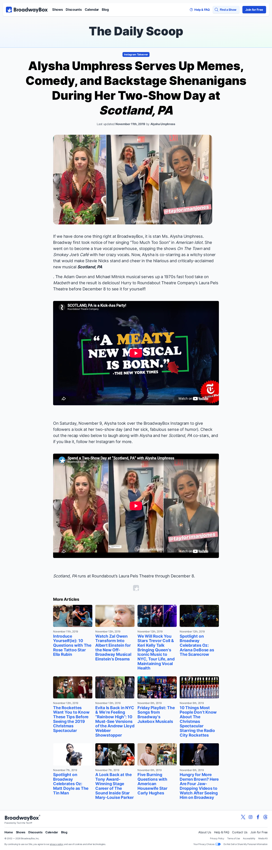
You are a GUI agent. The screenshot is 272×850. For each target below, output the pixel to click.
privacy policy (57, 844)
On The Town (189, 248)
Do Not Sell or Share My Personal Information (246, 844)
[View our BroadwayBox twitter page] (243, 817)
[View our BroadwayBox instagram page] (250, 817)
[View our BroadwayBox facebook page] (258, 817)
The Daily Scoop (136, 31)
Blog (105, 9)
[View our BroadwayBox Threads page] (265, 817)
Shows (57, 9)
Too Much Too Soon (150, 242)
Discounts (74, 9)
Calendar (92, 9)
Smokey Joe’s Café (71, 254)
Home (8, 832)
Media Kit (263, 838)
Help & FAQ (221, 832)
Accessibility (249, 838)
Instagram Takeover (136, 54)
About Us (204, 832)
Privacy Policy (217, 838)
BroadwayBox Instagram (166, 423)
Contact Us (239, 832)
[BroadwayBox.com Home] (27, 10)
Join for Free (254, 9)
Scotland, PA (89, 266)
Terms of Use (233, 838)
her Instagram (102, 441)
